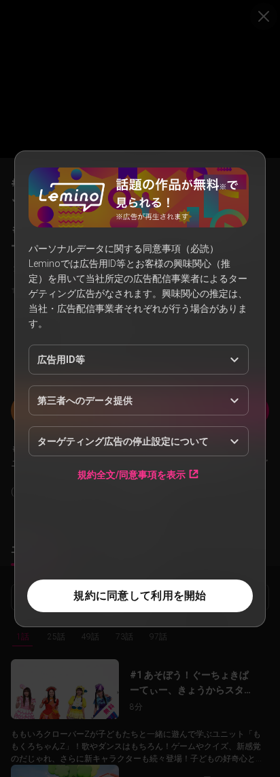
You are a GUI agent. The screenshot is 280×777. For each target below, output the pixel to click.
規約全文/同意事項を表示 (131, 474)
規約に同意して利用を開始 (139, 595)
